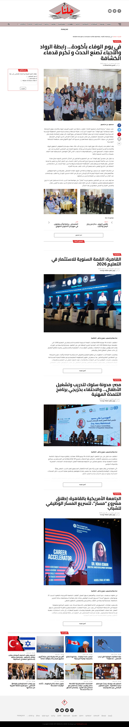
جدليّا (30, 24)
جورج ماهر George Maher (107, 271)
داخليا (78, 24)
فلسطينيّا (61, 24)
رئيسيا (109, 24)
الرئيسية (119, 37)
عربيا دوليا (38, 24)
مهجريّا (70, 24)
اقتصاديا (94, 24)
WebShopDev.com (81, 724)
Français (64, 29)
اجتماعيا (85, 24)
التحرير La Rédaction (109, 65)
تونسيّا (102, 24)
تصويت (23, 88)
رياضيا (47, 24)
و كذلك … (21, 24)
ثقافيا (53, 24)
